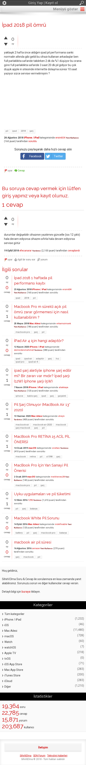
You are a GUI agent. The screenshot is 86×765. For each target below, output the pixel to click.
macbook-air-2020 (42, 424)
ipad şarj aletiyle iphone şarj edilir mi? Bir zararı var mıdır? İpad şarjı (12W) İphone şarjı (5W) (42, 375)
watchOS (10, 647)
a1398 (49, 456)
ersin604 (60, 137)
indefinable (61, 524)
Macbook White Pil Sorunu (36, 518)
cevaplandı (74, 250)
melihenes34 (58, 476)
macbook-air (22, 424)
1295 (30, 500)
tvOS (7, 658)
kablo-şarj (32, 396)
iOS (6, 625)
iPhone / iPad (31, 137)
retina (33, 456)
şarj (31, 131)
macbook (61, 424)
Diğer (7, 686)
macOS (32, 448)
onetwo (56, 448)
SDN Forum (39, 755)
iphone (19, 396)
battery (19, 533)
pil (7, 131)
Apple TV (10, 653)
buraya (26, 591)
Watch (8, 641)
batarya (33, 508)
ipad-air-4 (33, 362)
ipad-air (28, 358)
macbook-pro (23, 332)
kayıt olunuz (54, 196)
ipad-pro (20, 362)
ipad (14, 131)
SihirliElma (25, 755)
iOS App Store (13, 664)
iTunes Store (12, 675)
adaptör (40, 358)
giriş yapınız (15, 196)
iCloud (8, 681)
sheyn (61, 416)
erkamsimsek (63, 323)
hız (57, 358)
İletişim (43, 747)
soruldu (32, 141)
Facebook (35, 156)
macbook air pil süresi (32, 542)
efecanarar (25, 250)
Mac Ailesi (35, 323)
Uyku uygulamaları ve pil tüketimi (42, 494)
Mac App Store (13, 669)
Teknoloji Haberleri (57, 755)
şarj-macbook (23, 428)
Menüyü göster (65, 9)
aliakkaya (63, 387)
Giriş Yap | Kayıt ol (43, 3)
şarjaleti (62, 396)
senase (36, 548)
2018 (23, 131)
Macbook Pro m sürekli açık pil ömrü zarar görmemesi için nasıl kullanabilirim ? (41, 311)
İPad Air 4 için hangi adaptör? (39, 341)
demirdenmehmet (24, 350)
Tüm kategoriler (14, 614)
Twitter (58, 156)
